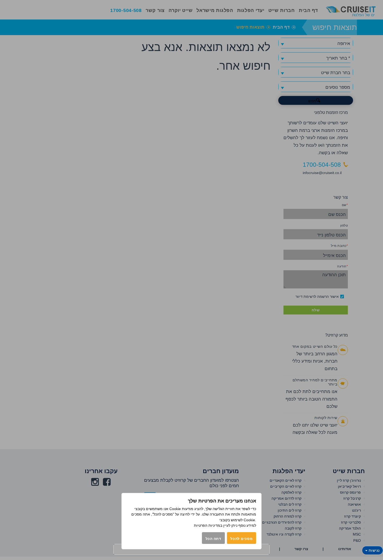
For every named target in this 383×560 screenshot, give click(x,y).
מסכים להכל (241, 539)
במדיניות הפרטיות (208, 525)
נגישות (373, 550)
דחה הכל (213, 539)
